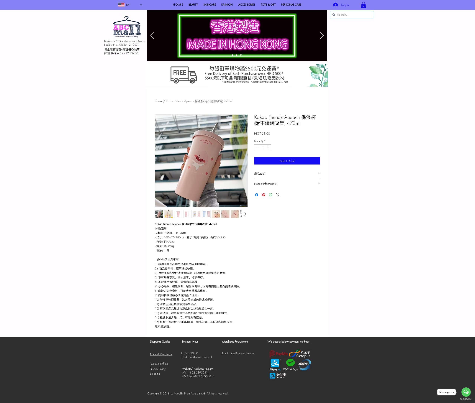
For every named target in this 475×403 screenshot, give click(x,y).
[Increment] (268, 147)
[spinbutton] (262, 147)
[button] (363, 5)
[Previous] (152, 35)
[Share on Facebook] (256, 195)
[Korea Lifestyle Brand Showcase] (233, 55)
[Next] (322, 35)
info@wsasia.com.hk (200, 357)
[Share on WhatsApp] (270, 195)
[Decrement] (257, 147)
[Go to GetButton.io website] (466, 399)
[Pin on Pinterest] (263, 195)
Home (158, 101)
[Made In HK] (241, 55)
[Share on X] (278, 195)
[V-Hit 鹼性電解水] (237, 55)
